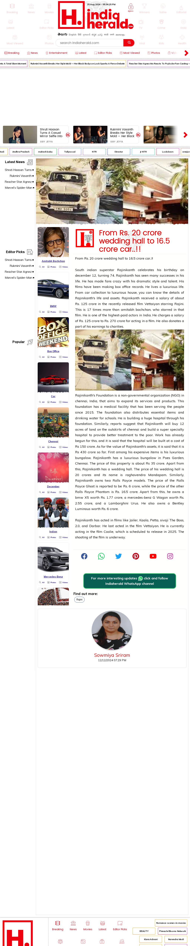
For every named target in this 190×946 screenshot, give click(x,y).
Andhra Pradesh (17, 151)
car (87, 292)
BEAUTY (144, 931)
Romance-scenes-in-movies (171, 923)
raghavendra (135, 475)
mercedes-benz (139, 497)
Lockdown (164, 151)
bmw (79, 497)
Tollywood (66, 151)
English (72, 34)
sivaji (164, 520)
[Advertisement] (95, 96)
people (178, 406)
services (146, 401)
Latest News (15, 163)
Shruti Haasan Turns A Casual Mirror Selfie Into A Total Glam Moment (51, 132)
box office (122, 287)
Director (115, 151)
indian (92, 270)
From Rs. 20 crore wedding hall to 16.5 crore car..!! (134, 241)
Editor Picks (15, 253)
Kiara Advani (151, 939)
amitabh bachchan (136, 309)
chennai (81, 401)
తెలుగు (62, 35)
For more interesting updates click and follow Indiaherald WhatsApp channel (129, 581)
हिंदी (79, 34)
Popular (18, 343)
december (83, 275)
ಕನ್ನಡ (94, 34)
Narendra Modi (176, 939)
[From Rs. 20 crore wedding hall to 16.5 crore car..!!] (112, 223)
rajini (79, 599)
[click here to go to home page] (96, 27)
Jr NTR (140, 151)
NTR (91, 151)
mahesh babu (42, 151)
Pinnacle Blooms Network (172, 931)
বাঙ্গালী (112, 34)
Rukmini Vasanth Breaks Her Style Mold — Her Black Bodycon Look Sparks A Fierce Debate (74, 63)
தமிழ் (100, 34)
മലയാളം (120, 34)
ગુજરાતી (86, 34)
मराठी (106, 34)
